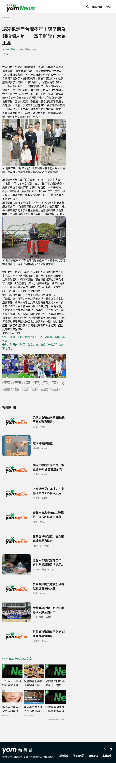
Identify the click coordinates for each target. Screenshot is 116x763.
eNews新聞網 (9, 49)
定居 (36, 383)
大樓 (54, 383)
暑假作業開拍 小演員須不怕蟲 (55, 683)
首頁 (4, 17)
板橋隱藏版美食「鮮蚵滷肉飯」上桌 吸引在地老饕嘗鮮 (33, 683)
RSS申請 (97, 7)
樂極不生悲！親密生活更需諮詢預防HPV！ (33, 709)
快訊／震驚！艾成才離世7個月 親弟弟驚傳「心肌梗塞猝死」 (33, 338)
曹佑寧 (18, 383)
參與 (17, 388)
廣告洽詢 (93, 755)
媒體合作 (106, 755)
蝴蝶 (28, 383)
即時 (9, 17)
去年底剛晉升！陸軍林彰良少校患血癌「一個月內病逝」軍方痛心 (33, 346)
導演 (25, 388)
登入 (108, 7)
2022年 (44, 388)
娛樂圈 (7, 383)
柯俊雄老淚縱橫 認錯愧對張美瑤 (54, 709)
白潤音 (7, 388)
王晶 (45, 383)
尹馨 (34, 388)
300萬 (55, 388)
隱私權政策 (78, 755)
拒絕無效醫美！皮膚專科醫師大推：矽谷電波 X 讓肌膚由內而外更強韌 (11, 709)
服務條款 (63, 755)
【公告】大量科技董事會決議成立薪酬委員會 (11, 683)
